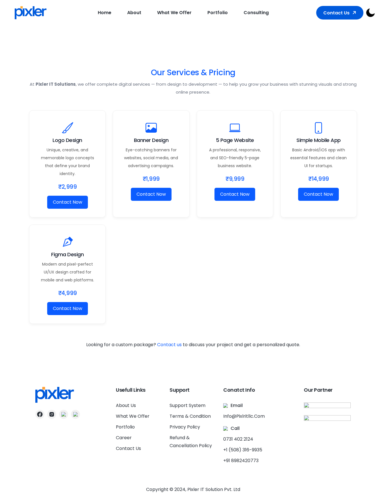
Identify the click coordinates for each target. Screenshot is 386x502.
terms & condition (190, 416)
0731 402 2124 (238, 439)
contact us (336, 13)
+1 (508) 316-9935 (242, 450)
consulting (256, 12)
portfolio (217, 12)
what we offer (174, 12)
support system (187, 405)
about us (126, 405)
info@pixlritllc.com (244, 416)
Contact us (169, 344)
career (124, 437)
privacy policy (185, 427)
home (104, 12)
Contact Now (67, 202)
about (134, 12)
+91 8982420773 (241, 460)
